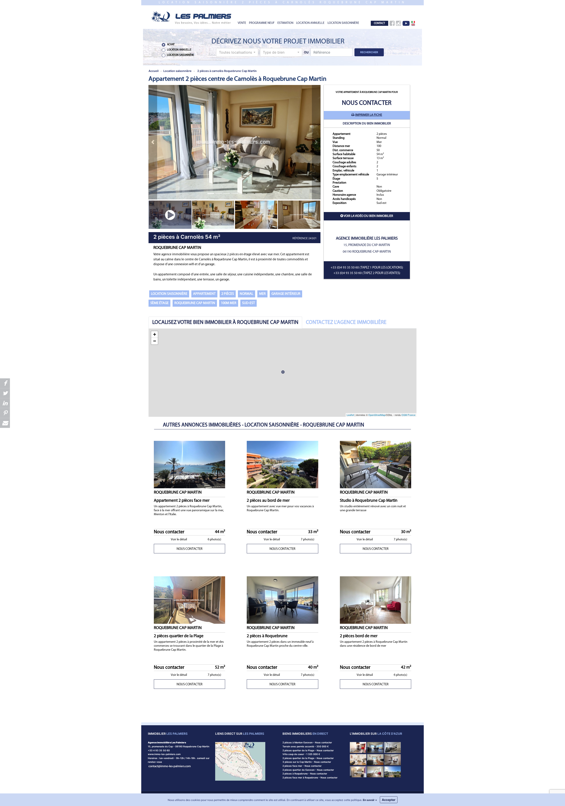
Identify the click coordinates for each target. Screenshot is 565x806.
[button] (237, 52)
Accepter (389, 800)
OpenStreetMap (376, 415)
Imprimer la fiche (368, 115)
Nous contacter (367, 103)
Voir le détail (179, 539)
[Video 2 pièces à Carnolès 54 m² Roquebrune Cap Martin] (170, 214)
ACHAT (171, 44)
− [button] (154, 341)
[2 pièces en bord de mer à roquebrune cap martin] (375, 771)
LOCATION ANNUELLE (310, 23)
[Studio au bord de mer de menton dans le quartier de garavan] (392, 759)
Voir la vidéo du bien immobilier (368, 216)
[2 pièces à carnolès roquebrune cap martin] (191, 17)
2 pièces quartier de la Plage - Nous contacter (308, 750)
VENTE (242, 23)
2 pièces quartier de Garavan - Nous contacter (308, 769)
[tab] (225, 323)
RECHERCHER (369, 52)
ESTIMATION (285, 23)
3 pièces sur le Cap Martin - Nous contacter (306, 762)
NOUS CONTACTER (189, 549)
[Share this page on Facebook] (5, 383)
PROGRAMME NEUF (262, 23)
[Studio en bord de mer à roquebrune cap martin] (358, 771)
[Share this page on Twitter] (5, 393)
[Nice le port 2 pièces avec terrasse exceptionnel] (358, 759)
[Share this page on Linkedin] (5, 403)
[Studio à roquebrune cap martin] (358, 747)
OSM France (408, 415)
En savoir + (370, 800)
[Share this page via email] (5, 423)
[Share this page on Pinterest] (5, 413)
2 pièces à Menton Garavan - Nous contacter (307, 742)
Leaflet (350, 415)
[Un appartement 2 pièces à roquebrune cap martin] (375, 747)
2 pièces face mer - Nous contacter (302, 766)
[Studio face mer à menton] (392, 771)
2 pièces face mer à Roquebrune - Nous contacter (309, 777)
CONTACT (379, 23)
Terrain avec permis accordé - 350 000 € (305, 746)
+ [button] (154, 334)
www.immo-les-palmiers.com (164, 754)
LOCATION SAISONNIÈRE (343, 23)
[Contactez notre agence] (170, 766)
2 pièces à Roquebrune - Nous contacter (304, 773)
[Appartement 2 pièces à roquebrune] (375, 759)
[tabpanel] (282, 373)
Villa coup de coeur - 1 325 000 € (301, 754)
